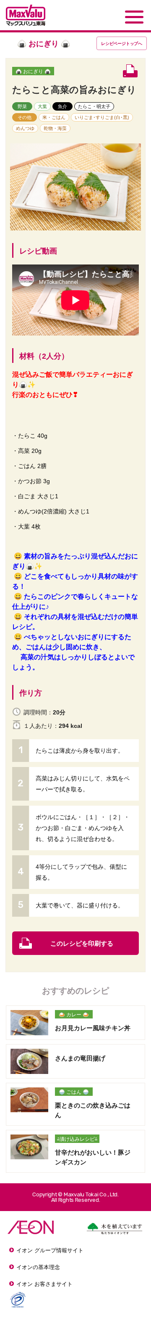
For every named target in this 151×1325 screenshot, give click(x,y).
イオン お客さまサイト (44, 1284)
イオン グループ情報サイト (49, 1250)
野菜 (22, 106)
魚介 (62, 106)
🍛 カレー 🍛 (74, 1015)
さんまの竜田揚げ (80, 1058)
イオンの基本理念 (38, 1267)
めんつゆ (25, 128)
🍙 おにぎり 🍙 (33, 71)
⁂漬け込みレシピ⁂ (77, 1139)
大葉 (42, 106)
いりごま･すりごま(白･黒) (102, 117)
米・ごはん (53, 117)
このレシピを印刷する (81, 943)
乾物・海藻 (55, 128)
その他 (24, 117)
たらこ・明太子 (94, 106)
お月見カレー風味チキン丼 (92, 1027)
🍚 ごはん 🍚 (74, 1092)
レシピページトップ (121, 43)
